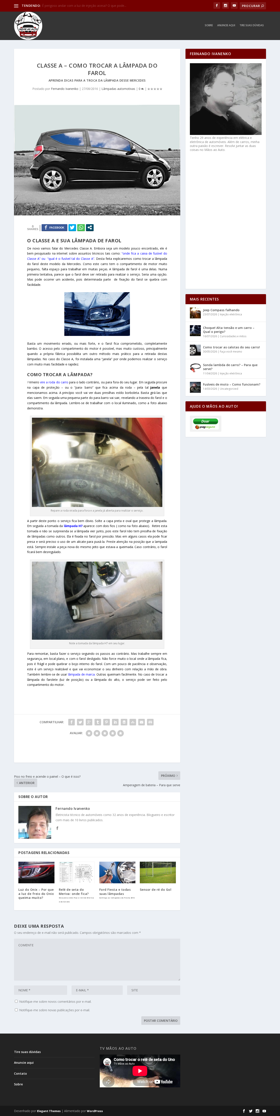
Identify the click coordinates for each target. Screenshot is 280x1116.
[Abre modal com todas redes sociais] (90, 227)
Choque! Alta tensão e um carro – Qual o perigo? (228, 330)
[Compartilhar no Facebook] (54, 227)
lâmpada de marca (81, 674)
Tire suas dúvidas (252, 25)
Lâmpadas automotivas (118, 89)
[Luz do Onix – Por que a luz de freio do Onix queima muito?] (36, 872)
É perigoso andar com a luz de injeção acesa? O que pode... (84, 5)
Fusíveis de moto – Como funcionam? (231, 384)
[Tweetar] (72, 227)
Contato (20, 1073)
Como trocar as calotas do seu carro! (231, 347)
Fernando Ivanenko (64, 89)
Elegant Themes (49, 1111)
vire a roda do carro (54, 382)
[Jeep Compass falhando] (195, 312)
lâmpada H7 (73, 526)
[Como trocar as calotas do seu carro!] (195, 350)
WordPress (95, 1111)
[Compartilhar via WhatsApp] (81, 227)
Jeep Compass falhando (221, 310)
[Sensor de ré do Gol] (158, 872)
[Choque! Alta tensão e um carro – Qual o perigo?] (195, 330)
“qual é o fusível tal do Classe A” (70, 259)
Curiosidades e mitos (233, 336)
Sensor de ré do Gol (156, 889)
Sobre (209, 25)
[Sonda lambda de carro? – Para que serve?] (195, 367)
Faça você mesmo (231, 351)
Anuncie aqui (226, 25)
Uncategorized (229, 389)
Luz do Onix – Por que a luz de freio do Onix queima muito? (36, 893)
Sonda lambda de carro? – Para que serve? (230, 367)
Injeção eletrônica (231, 314)
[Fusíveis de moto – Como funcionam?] (195, 387)
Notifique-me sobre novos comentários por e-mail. (55, 1001)
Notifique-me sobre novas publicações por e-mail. (54, 1010)
